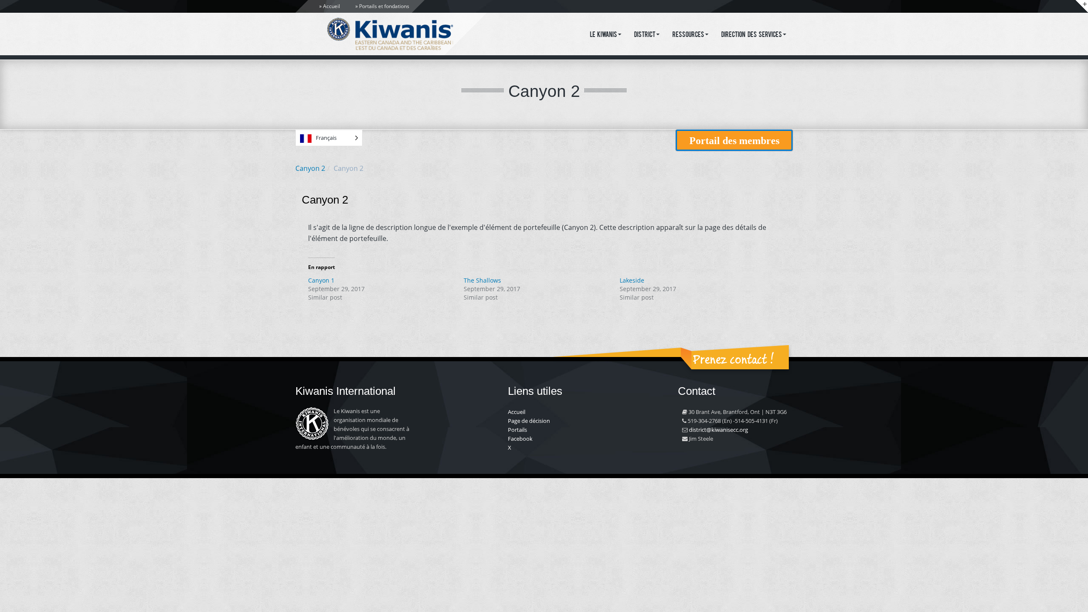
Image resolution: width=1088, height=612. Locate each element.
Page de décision (529, 421)
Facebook (520, 438)
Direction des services (751, 35)
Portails (517, 430)
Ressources (688, 35)
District (644, 35)
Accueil (331, 6)
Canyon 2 (310, 168)
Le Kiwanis (604, 35)
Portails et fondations (384, 6)
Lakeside (632, 280)
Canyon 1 (321, 280)
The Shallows (482, 280)
